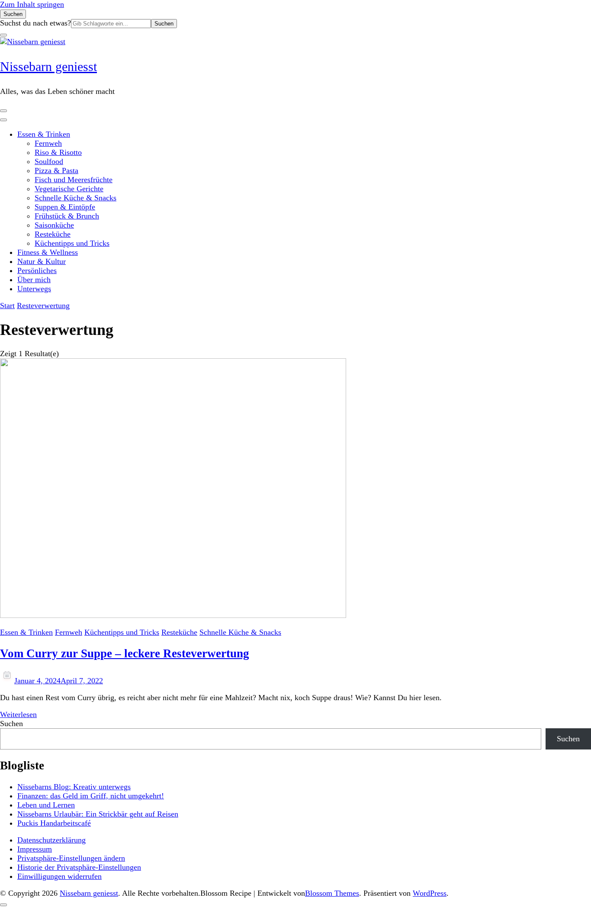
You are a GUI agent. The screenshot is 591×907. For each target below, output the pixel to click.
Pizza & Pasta (56, 170)
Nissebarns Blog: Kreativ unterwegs (74, 786)
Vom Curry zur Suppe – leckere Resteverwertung (124, 653)
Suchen (11, 723)
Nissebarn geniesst (48, 66)
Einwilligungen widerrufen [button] (59, 876)
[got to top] (3, 905)
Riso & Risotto (58, 152)
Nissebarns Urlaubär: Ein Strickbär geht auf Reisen (97, 814)
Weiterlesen (18, 714)
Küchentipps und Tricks (72, 243)
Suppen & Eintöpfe (65, 207)
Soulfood (49, 161)
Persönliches (37, 270)
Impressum (34, 849)
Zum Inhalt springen (32, 4)
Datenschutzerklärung (51, 840)
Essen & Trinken (43, 134)
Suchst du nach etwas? (35, 23)
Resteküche (53, 234)
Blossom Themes (332, 893)
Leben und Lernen (46, 805)
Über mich (34, 279)
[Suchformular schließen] (3, 35)
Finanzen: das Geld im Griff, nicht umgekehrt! (90, 795)
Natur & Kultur (41, 261)
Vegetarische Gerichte (69, 188)
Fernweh (48, 143)
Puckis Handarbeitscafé (54, 823)
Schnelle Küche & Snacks (75, 197)
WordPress (429, 893)
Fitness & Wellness (47, 252)
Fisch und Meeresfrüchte (73, 179)
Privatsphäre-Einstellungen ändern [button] (71, 858)
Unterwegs (34, 288)
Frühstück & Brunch (67, 216)
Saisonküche (54, 225)
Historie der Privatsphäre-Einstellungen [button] (79, 867)
